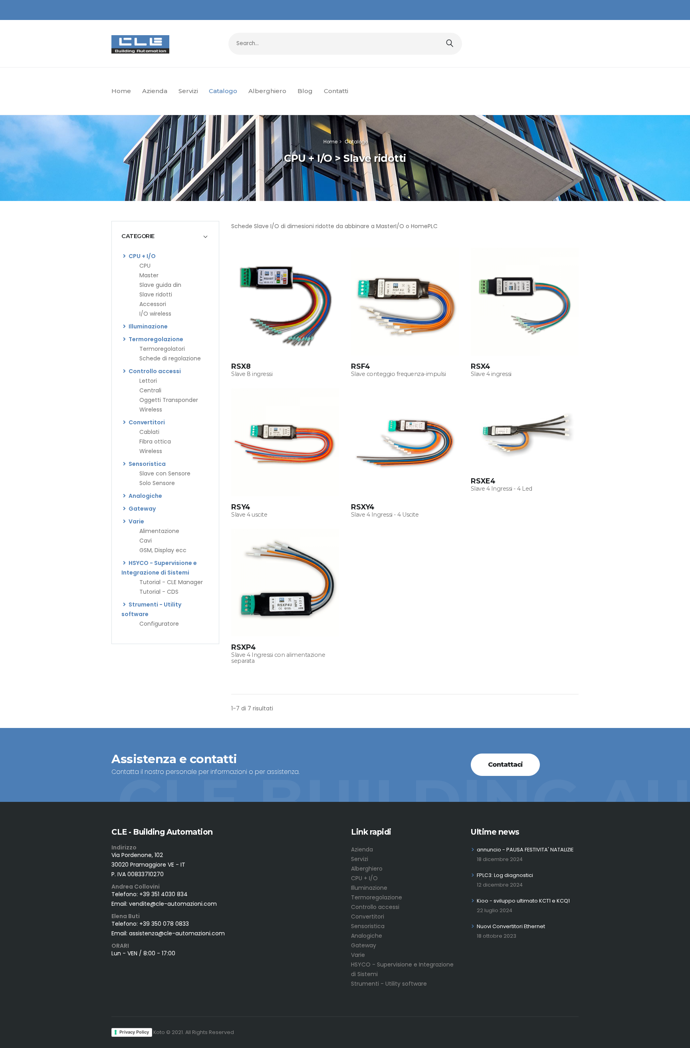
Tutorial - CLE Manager (171, 582)
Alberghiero (267, 91)
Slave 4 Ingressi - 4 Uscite (385, 514)
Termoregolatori (162, 349)
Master (149, 275)
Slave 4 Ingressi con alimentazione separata (278, 657)
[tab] (165, 236)
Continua (285, 347)
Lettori (148, 381)
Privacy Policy (134, 1032)
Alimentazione (159, 531)
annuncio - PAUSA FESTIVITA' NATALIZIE (525, 849)
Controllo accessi (154, 371)
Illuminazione (147, 326)
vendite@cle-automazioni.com (173, 904)
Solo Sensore (157, 483)
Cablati (149, 432)
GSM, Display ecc (162, 550)
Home (121, 91)
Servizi (188, 91)
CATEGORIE (138, 236)
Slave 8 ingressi (251, 374)
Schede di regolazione (170, 358)
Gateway (141, 509)
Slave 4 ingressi (491, 374)
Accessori (152, 304)
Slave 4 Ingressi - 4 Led (501, 488)
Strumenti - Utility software (389, 984)
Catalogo (223, 91)
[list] (124, 256)
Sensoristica (146, 464)
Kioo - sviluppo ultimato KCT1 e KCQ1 (523, 900)
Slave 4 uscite (249, 514)
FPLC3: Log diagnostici (505, 875)
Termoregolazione (155, 339)
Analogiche (144, 496)
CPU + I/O (141, 256)
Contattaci (505, 764)
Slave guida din (160, 285)
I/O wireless (155, 314)
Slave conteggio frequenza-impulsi (398, 374)
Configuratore (159, 624)
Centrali (150, 390)
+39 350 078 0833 (164, 924)
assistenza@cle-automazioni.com (177, 933)
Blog (305, 91)
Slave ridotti (155, 294)
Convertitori (146, 422)
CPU (145, 266)
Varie (135, 521)
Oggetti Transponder (168, 400)
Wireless (150, 410)
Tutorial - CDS (158, 592)
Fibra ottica (155, 441)
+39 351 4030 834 (163, 894)
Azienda (154, 91)
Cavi (145, 541)
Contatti (336, 91)
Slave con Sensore (164, 473)
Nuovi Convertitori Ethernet (511, 926)
